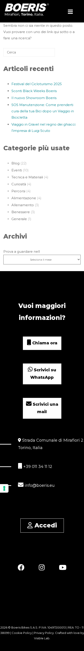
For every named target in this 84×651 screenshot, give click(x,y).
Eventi (16, 170)
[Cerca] (45, 54)
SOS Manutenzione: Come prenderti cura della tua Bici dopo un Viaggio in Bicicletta (42, 111)
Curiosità (18, 184)
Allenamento (22, 205)
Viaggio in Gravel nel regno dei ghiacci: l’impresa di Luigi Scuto (43, 127)
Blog (15, 163)
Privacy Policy (44, 633)
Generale (19, 219)
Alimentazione (23, 198)
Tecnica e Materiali (27, 177)
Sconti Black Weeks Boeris (34, 91)
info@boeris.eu (39, 485)
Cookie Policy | (23, 633)
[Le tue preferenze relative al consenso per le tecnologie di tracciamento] (4, 488)
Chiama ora (44, 343)
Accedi (45, 525)
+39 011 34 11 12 (37, 466)
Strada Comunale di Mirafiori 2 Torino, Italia (50, 444)
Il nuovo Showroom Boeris (33, 98)
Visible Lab (42, 638)
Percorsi (18, 191)
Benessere (20, 212)
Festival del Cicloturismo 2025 (36, 84)
